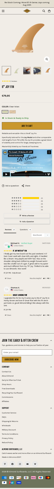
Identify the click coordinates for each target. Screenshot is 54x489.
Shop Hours (6, 384)
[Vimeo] (35, 464)
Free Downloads (8, 389)
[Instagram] (20, 464)
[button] (44, 278)
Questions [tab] (24, 229)
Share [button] (9, 278)
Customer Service (9, 413)
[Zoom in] (47, 59)
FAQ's (4, 417)
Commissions (7, 397)
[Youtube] (27, 464)
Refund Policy (7, 442)
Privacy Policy (7, 438)
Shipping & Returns (10, 421)
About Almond (7, 376)
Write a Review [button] (28, 215)
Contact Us (6, 372)
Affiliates (5, 401)
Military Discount (9, 430)
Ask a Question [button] (28, 221)
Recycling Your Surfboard (12, 393)
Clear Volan (5, 111)
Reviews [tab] (8, 229)
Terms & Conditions (10, 434)
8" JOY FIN (7, 273)
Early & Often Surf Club (11, 380)
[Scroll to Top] (49, 475)
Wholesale (6, 426)
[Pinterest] (5, 464)
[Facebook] (12, 464)
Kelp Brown (12, 111)
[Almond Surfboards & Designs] (27, 11)
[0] (49, 11)
